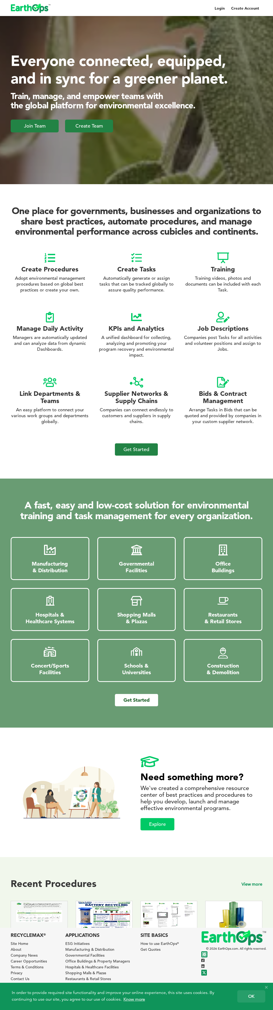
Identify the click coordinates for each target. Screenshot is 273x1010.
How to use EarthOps (159, 943)
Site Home (19, 943)
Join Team (35, 126)
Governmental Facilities (85, 955)
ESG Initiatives (77, 943)
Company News (24, 955)
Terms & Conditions (27, 967)
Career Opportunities (29, 961)
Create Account (245, 8)
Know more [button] (134, 999)
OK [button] (251, 996)
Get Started (136, 449)
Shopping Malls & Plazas (85, 972)
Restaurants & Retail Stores (88, 978)
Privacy (16, 972)
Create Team (89, 126)
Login (220, 8)
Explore (157, 824)
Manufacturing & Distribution (89, 949)
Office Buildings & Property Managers (97, 961)
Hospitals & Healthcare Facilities (92, 967)
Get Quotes (150, 949)
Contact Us (20, 978)
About (16, 949)
